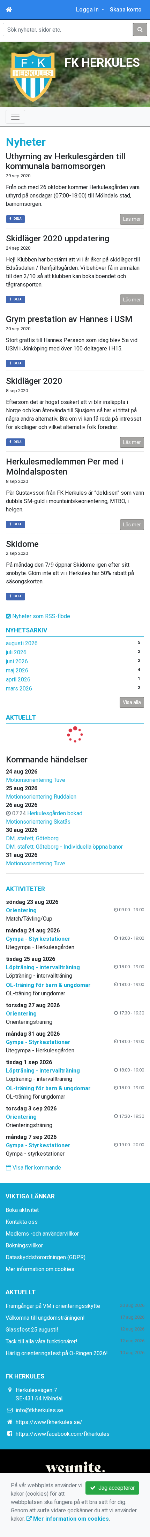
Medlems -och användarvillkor (42, 1233)
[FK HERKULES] (33, 75)
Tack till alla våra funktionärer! (41, 1341)
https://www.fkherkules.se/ (49, 1422)
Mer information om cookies (40, 1269)
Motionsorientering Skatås (38, 821)
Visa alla (132, 702)
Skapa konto (126, 9)
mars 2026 (19, 688)
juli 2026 (16, 652)
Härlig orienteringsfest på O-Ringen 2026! (57, 1353)
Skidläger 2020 (34, 381)
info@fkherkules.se (39, 1410)
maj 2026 (17, 670)
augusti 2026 (22, 643)
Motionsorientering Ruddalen (41, 796)
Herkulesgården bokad (54, 813)
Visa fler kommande (36, 1167)
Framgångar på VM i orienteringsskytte (53, 1306)
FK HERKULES (102, 63)
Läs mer (132, 219)
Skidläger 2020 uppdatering (57, 238)
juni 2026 (17, 661)
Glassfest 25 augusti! (32, 1329)
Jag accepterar (115, 1488)
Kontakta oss (22, 1222)
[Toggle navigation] (15, 117)
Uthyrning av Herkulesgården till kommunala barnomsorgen (65, 161)
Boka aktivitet (22, 1210)
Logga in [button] (88, 9)
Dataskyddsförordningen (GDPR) (45, 1257)
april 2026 (18, 679)
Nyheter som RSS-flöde (40, 616)
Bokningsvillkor (24, 1245)
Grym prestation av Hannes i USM (69, 319)
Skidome (22, 544)
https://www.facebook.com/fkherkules (63, 1434)
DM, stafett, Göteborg (32, 838)
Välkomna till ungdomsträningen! (45, 1317)
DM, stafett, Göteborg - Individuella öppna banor (64, 846)
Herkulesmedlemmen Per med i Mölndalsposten (64, 467)
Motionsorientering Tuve (35, 780)
